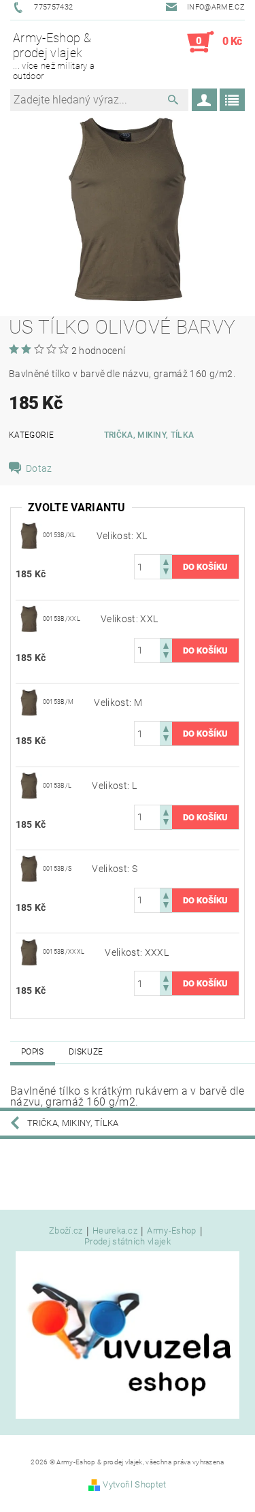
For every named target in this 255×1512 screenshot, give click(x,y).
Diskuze (86, 1052)
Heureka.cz (114, 1231)
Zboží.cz (66, 1231)
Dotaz (39, 468)
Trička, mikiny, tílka (149, 435)
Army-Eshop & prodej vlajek (54, 55)
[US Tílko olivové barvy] (29, 535)
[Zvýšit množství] (166, 560)
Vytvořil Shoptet (134, 1484)
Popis (32, 1052)
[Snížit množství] (166, 572)
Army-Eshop (171, 1231)
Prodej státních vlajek (127, 1241)
